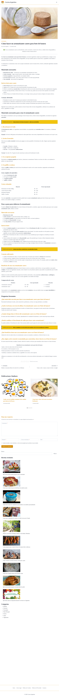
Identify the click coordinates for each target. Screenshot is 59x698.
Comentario (5, 423)
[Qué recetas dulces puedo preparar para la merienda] (11, 466)
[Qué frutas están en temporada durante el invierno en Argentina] (11, 594)
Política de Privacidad (36, 687)
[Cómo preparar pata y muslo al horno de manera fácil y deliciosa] (11, 540)
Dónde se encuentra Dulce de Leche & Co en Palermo (12, 367)
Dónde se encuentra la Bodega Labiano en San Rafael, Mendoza (16, 533)
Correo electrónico (25, 439)
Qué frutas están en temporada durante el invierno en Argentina (16, 600)
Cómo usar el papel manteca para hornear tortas (13, 573)
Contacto (44, 687)
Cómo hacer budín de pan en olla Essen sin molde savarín (15, 487)
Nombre (4, 439)
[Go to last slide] (3, 392)
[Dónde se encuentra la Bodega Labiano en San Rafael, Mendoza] (11, 526)
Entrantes (5, 608)
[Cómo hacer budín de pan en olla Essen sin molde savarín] (11, 481)
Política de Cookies (27, 687)
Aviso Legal (18, 687)
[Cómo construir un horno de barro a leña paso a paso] (11, 554)
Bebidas (5, 606)
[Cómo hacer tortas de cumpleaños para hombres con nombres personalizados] (11, 496)
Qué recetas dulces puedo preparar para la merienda (14, 474)
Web (41, 439)
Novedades (3, 41)
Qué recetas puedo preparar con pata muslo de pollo (14, 587)
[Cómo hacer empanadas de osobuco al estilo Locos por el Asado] (11, 512)
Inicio (14, 687)
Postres (4, 613)
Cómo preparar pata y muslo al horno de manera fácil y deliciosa (16, 547)
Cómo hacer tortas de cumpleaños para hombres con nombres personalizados (19, 504)
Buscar (2, 451)
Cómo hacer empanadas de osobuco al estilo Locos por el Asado (16, 518)
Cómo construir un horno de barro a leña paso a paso (14, 560)
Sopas (4, 615)
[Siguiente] (56, 392)
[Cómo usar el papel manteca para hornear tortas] (11, 567)
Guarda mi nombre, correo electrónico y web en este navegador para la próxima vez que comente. (20, 443)
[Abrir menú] (56, 2)
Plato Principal (6, 611)
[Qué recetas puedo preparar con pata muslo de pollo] (11, 580)
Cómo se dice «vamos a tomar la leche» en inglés (47, 367)
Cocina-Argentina (5, 46)
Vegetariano (5, 617)
